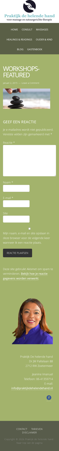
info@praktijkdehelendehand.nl (32, 388)
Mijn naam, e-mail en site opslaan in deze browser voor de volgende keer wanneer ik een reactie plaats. (26, 237)
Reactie (9, 142)
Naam (8, 182)
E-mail (8, 198)
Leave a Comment (30, 82)
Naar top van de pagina (29, 442)
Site (5, 213)
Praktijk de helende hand (29, 11)
